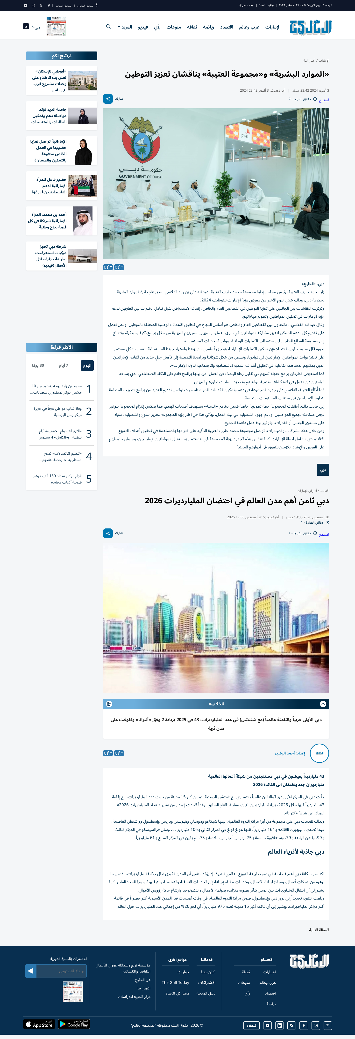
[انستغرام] (33, 5)
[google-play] (74, 1025)
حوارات (183, 972)
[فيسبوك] (48, 5)
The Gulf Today (175, 983)
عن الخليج (142, 980)
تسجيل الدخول (85, 5)
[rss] (292, 1026)
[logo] (311, 27)
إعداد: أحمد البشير (290, 753)
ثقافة (192, 27)
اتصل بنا (143, 988)
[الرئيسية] (310, 968)
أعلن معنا (208, 972)
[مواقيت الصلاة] (26, 27)
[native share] (108, 99)
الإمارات (273, 27)
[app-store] (39, 1025)
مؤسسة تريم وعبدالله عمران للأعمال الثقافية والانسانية (123, 968)
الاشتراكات (206, 983)
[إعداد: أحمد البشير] (319, 753)
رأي (157, 27)
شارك (119, 99)
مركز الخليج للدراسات (134, 997)
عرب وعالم (249, 27)
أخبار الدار (309, 60)
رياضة (208, 27)
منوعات (174, 27)
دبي (323, 470)
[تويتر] (41, 5)
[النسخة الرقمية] (56, 27)
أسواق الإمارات (307, 490)
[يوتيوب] (25, 5)
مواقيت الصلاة (266, 5)
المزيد (126, 27)
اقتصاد (226, 27)
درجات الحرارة (247, 5)
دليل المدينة (206, 993)
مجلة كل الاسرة (177, 993)
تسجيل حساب (63, 5)
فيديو (143, 27)
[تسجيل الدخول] (97, 5)
